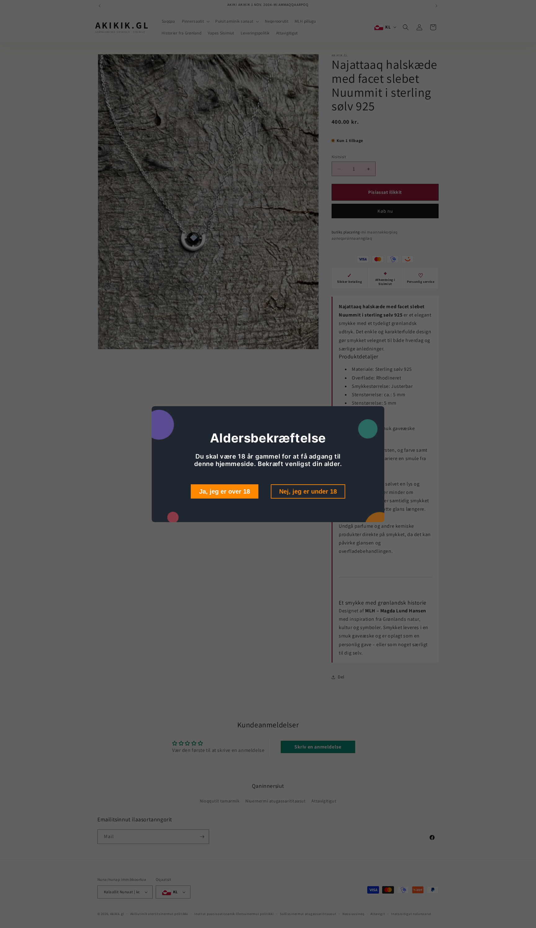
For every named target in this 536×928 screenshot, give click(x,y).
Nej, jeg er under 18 (308, 491)
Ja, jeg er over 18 (224, 491)
